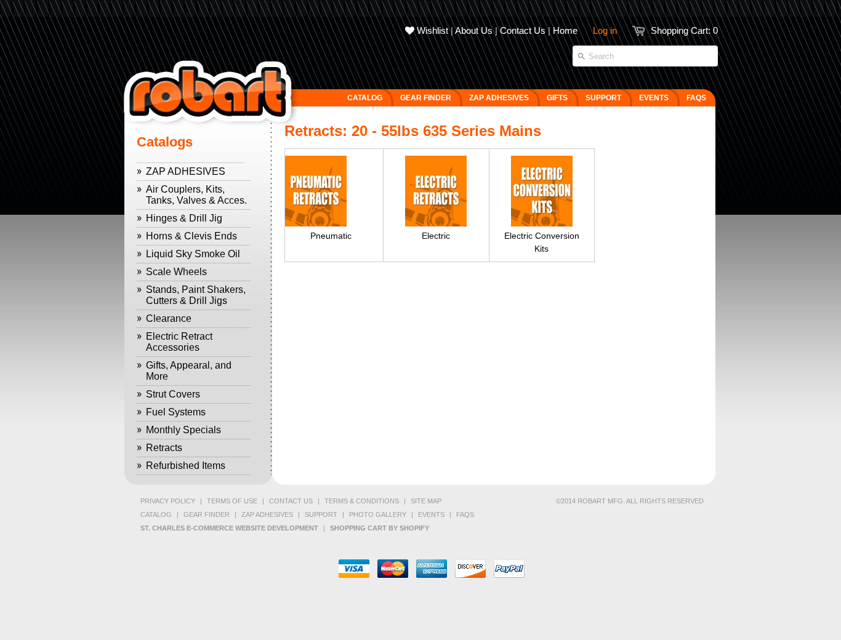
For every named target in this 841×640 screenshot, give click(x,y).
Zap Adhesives (267, 514)
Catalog (156, 514)
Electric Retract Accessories (179, 342)
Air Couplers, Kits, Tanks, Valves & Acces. (196, 195)
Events (431, 514)
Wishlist (431, 30)
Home (565, 30)
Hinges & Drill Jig (184, 218)
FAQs (465, 514)
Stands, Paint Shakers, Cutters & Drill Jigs (196, 295)
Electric (436, 236)
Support (321, 514)
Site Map (426, 501)
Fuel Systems (176, 412)
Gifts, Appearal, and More (188, 371)
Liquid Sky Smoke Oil (193, 254)
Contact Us (522, 30)
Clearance (168, 318)
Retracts (164, 447)
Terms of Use (232, 501)
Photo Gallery (377, 514)
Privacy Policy (167, 501)
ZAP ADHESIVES (185, 171)
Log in (605, 30)
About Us (474, 30)
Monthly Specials (183, 430)
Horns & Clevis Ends (191, 236)
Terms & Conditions (361, 501)
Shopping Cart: (684, 30)
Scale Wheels (176, 271)
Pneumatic (331, 236)
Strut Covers (173, 394)
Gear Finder (206, 514)
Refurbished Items (185, 465)
